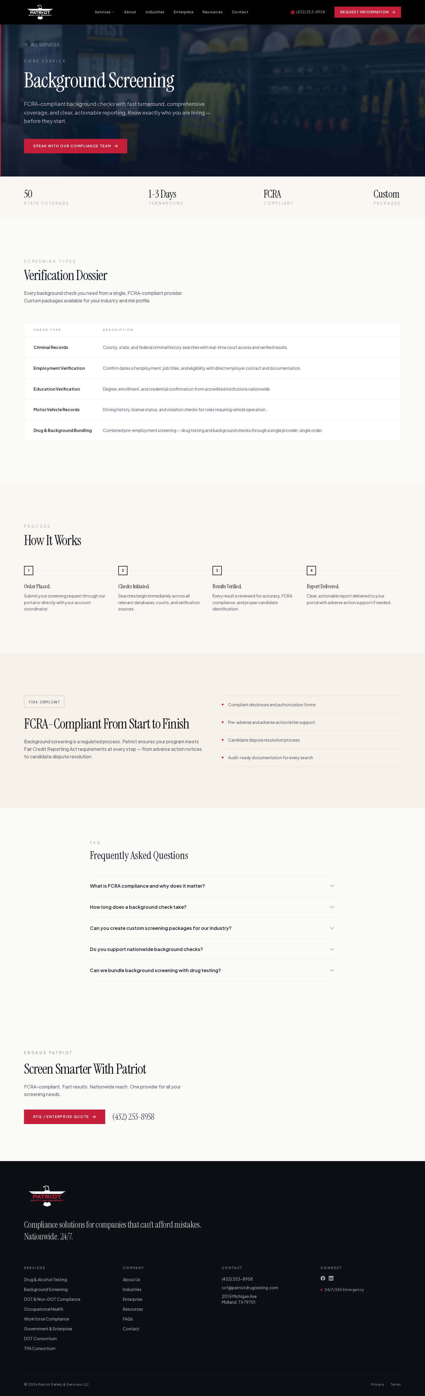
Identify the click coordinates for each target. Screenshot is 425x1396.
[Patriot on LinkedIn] (331, 1278)
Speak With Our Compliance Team (72, 146)
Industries (155, 12)
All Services (45, 44)
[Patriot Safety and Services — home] (40, 12)
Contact (240, 12)
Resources (213, 12)
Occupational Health (43, 1309)
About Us (131, 1279)
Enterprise (183, 12)
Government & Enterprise (48, 1328)
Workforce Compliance (46, 1318)
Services (103, 12)
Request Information (364, 12)
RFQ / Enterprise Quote (61, 1116)
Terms (396, 1384)
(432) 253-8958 (310, 12)
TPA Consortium (40, 1348)
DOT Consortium (40, 1338)
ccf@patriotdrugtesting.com (250, 1287)
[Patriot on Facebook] (323, 1278)
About (130, 12)
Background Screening (46, 1289)
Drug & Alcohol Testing (45, 1279)
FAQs (128, 1318)
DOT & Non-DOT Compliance (52, 1299)
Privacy (377, 1384)
